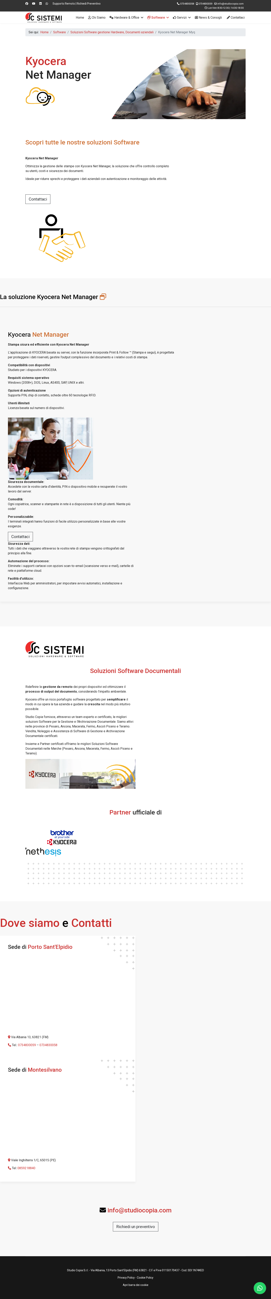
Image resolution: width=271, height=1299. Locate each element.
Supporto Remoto (64, 3)
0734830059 (205, 3)
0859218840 (26, 1168)
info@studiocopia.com (230, 3)
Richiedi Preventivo (89, 3)
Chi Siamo (98, 17)
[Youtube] (33, 3)
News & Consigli (210, 17)
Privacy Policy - (127, 1277)
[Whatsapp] (47, 3)
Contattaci (237, 17)
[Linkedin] (40, 3)
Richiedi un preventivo (135, 1226)
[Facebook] (26, 3)
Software (158, 17)
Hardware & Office (126, 17)
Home (80, 17)
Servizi (181, 17)
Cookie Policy (145, 1277)
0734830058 (187, 3)
